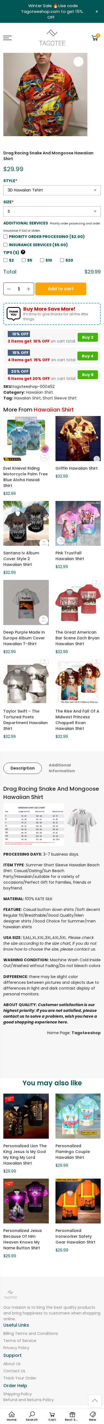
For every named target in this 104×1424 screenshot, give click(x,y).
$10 (48, 260)
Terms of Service (19, 1340)
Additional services (25, 223)
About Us (12, 1364)
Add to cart (61, 289)
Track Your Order (19, 1378)
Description (23, 768)
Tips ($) (13, 252)
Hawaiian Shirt (39, 392)
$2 (11, 260)
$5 (29, 260)
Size (8, 202)
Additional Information (62, 768)
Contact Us (14, 1371)
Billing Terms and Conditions (30, 1333)
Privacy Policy (16, 1348)
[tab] (22, 768)
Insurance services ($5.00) (38, 245)
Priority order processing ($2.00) (47, 236)
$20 (69, 260)
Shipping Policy (17, 1394)
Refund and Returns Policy (28, 1400)
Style (10, 181)
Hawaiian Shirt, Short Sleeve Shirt (45, 398)
